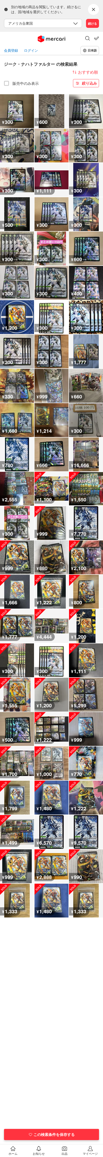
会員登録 (11, 50)
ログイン (31, 50)
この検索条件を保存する (54, 1134)
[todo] (97, 38)
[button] (87, 38)
